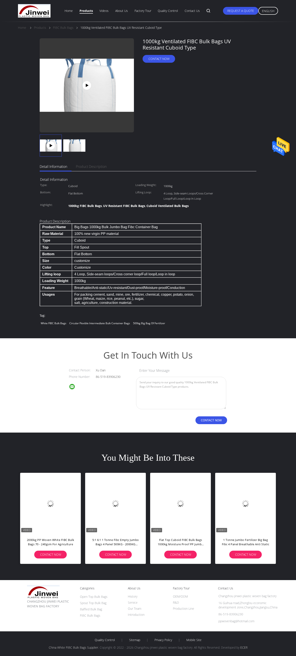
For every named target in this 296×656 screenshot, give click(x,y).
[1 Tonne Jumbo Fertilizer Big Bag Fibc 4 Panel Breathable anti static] (245, 503)
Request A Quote (240, 11)
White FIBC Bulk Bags (53, 323)
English (268, 11)
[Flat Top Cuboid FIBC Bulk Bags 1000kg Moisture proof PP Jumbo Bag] (180, 503)
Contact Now (158, 59)
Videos (104, 11)
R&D (176, 602)
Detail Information (53, 166)
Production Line (183, 608)
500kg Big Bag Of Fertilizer (149, 323)
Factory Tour (143, 11)
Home (69, 11)
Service (133, 602)
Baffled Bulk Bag (91, 609)
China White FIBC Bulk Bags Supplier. (74, 647)
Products (86, 11)
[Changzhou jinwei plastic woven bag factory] (75, 387)
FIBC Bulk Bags (90, 615)
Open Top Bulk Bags (93, 597)
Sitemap (134, 640)
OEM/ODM (180, 596)
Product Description (91, 166)
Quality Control (168, 11)
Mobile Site (194, 640)
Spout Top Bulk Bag (93, 603)
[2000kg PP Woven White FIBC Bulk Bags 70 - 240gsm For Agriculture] (50, 503)
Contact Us (192, 11)
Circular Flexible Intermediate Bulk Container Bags (99, 323)
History (132, 596)
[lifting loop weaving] (87, 85)
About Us (121, 11)
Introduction (136, 615)
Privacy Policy (163, 640)
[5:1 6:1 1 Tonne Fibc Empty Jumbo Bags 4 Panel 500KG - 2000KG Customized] (115, 503)
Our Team (134, 608)
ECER (243, 647)
